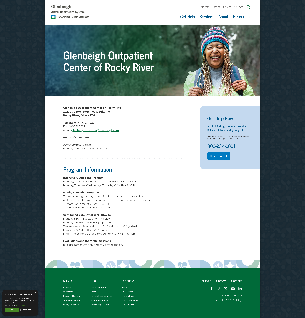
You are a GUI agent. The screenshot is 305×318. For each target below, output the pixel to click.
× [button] (35, 293)
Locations (95, 292)
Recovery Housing (71, 296)
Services (207, 16)
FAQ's (124, 287)
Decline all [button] (28, 310)
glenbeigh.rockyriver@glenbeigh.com (95, 130)
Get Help (187, 16)
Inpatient (67, 287)
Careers (205, 7)
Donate (227, 7)
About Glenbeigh (98, 287)
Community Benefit (100, 305)
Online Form (216, 156)
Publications (127, 292)
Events (216, 7)
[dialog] (20, 303)
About (223, 16)
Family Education (71, 305)
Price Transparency (99, 300)
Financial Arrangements (101, 296)
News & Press (128, 296)
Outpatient (68, 292)
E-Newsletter (128, 305)
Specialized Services (72, 300)
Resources (241, 16)
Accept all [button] (12, 310)
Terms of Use (237, 295)
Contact (239, 7)
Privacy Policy (226, 295)
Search (248, 7)
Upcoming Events (130, 300)
